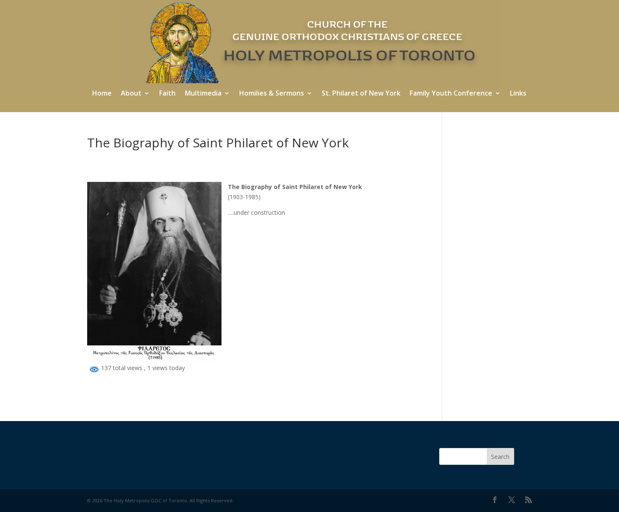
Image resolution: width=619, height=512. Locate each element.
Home (102, 94)
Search (500, 457)
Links (518, 94)
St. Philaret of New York (361, 94)
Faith (167, 94)
